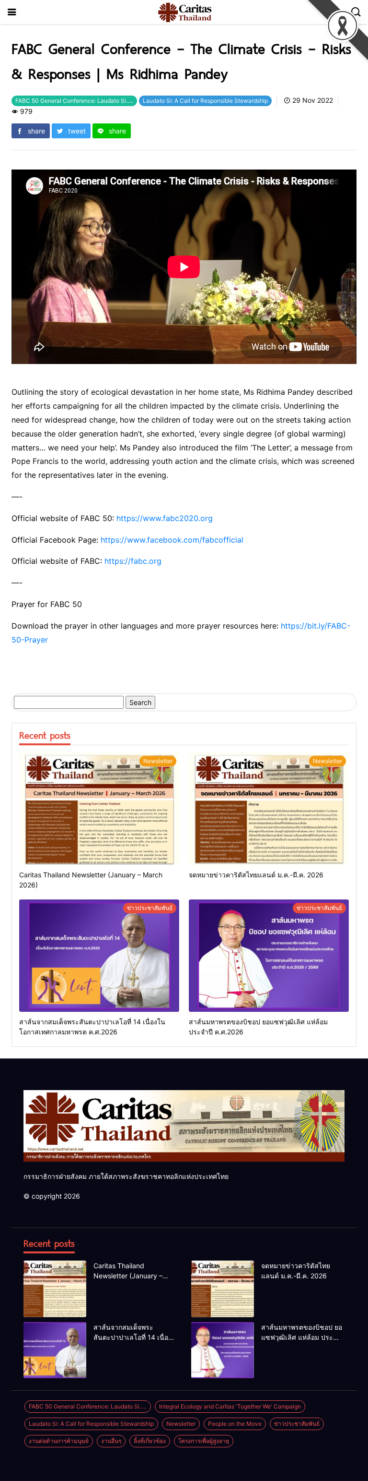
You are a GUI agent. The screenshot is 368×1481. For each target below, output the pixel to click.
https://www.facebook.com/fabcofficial (172, 540)
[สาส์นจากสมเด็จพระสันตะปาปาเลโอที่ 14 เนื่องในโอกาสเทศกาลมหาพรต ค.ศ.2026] (99, 955)
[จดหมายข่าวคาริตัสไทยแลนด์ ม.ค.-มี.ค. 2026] (269, 809)
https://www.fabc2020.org (164, 518)
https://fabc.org (132, 561)
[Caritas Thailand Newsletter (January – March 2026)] (99, 809)
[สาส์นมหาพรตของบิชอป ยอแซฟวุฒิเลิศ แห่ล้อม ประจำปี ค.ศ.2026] (269, 955)
